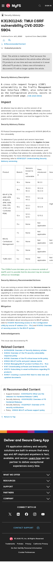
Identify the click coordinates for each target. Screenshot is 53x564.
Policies (20, 544)
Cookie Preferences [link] (26, 552)
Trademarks (10, 544)
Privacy (28, 544)
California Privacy (40, 544)
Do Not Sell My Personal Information (26, 548)
